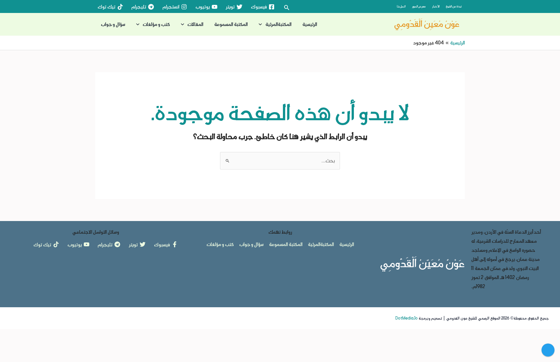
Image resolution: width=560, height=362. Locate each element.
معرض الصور (419, 6)
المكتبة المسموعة (231, 24)
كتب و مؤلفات (156, 24)
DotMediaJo (406, 318)
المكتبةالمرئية (278, 24)
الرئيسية (309, 24)
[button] (286, 8)
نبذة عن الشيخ (453, 6)
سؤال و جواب (113, 24)
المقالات (195, 24)
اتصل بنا (401, 6)
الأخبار (435, 6)
